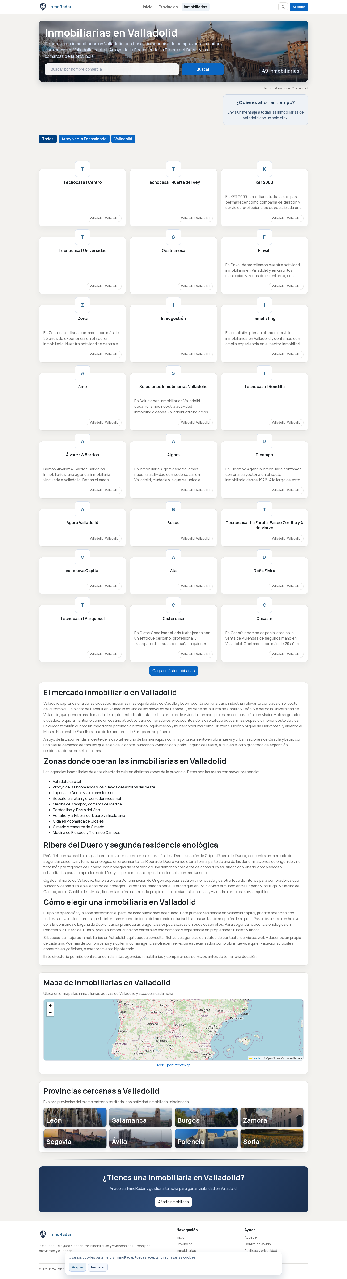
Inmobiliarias (195, 6)
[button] (50, 1005)
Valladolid (123, 139)
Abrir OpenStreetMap (173, 1065)
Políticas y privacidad (261, 1250)
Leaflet (256, 1058)
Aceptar (77, 1267)
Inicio (147, 6)
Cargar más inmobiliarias (173, 670)
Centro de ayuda (258, 1244)
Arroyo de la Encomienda (84, 139)
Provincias (168, 6)
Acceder (299, 7)
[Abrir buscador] (283, 6)
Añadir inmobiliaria (173, 1201)
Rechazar (98, 1267)
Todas (48, 139)
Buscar (202, 69)
